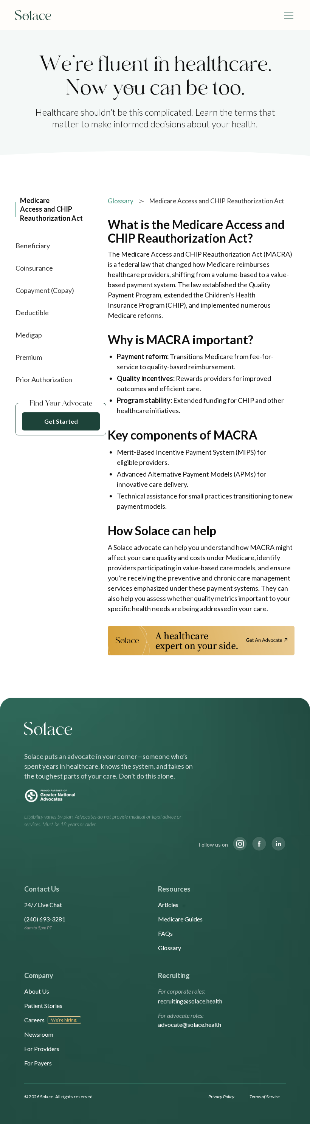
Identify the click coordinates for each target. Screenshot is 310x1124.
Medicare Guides (180, 919)
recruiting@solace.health (190, 1001)
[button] (287, 15)
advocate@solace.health (189, 1024)
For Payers (38, 1063)
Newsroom (38, 1034)
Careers (34, 1019)
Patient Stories (43, 1005)
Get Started (61, 421)
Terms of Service (265, 1096)
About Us (36, 991)
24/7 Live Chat (43, 904)
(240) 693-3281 (44, 919)
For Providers (41, 1048)
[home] (33, 15)
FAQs (165, 933)
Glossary (120, 201)
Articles (168, 904)
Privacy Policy (221, 1096)
